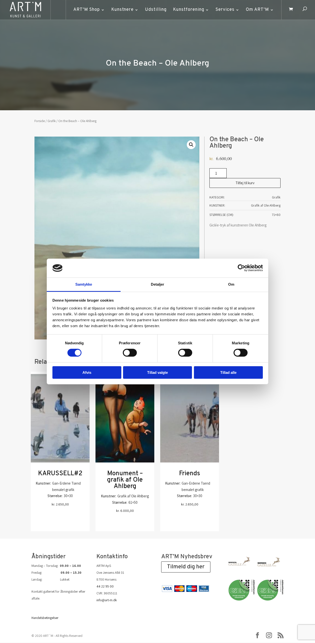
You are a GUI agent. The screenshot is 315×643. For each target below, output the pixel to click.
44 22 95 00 (105, 586)
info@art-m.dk (106, 600)
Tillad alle (228, 372)
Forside (39, 121)
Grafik (51, 121)
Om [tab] (231, 284)
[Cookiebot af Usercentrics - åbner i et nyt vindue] (241, 268)
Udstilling (156, 10)
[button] (191, 144)
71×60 (276, 214)
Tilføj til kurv (245, 183)
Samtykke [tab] (83, 284)
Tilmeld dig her (186, 567)
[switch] (130, 353)
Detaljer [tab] (157, 284)
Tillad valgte (157, 372)
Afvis (86, 372)
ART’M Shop (86, 10)
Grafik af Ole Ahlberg (266, 205)
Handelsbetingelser (45, 617)
